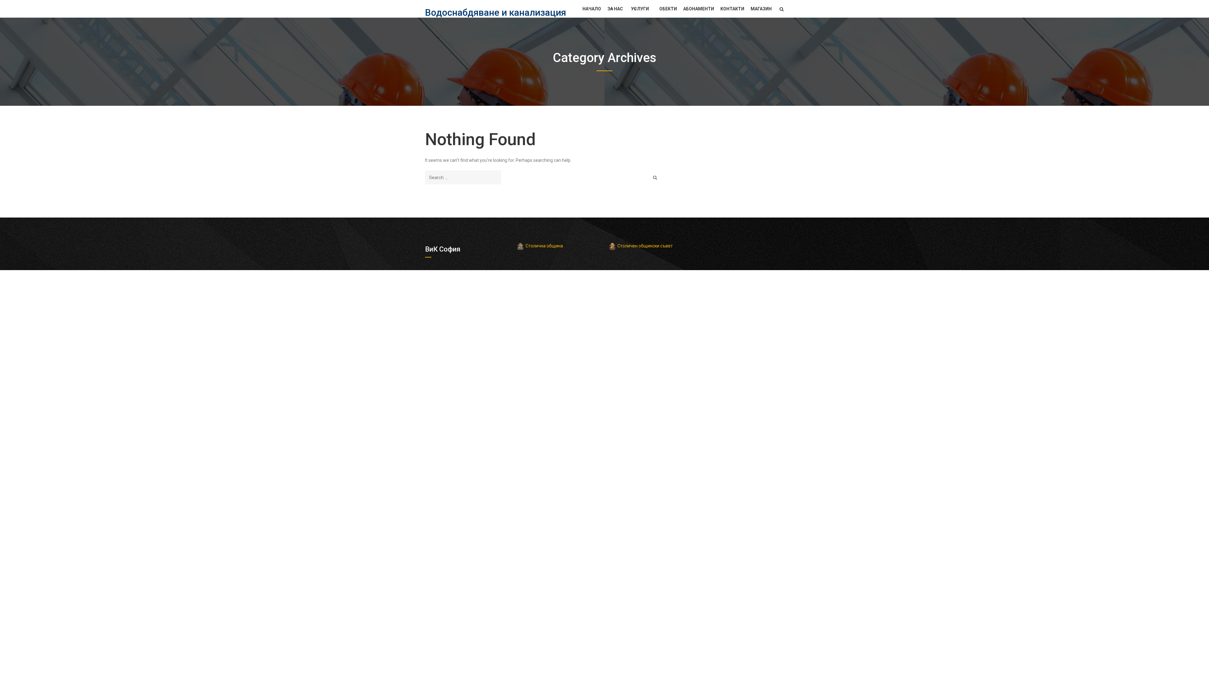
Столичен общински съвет (645, 245)
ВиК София (442, 249)
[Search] (655, 177)
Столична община (544, 245)
